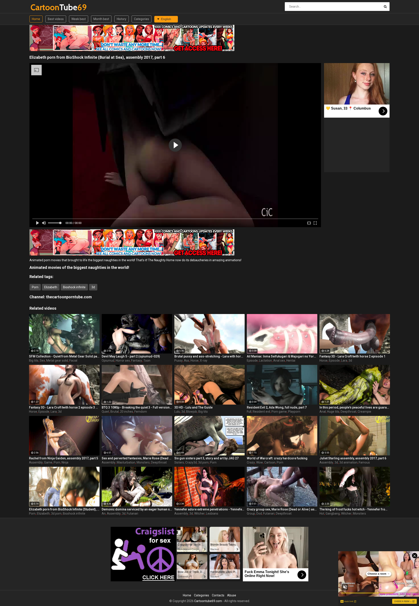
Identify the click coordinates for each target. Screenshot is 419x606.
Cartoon (269, 462)
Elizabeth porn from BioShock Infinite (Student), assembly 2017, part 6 (64, 509)
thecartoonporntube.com (69, 297)
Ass (186, 360)
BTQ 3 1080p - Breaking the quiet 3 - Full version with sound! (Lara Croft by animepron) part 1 (137, 407)
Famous (364, 462)
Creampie (364, 411)
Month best (101, 19)
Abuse (231, 595)
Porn (35, 287)
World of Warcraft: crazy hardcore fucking (277, 458)
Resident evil (261, 411)
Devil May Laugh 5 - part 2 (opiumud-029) (131, 356)
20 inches (126, 411)
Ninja (65, 462)
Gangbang (333, 513)
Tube (42, 7)
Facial (73, 360)
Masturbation (126, 462)
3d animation (348, 462)
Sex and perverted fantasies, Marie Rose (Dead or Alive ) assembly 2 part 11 (137, 458)
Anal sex (279, 360)
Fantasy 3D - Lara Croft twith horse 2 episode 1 (352, 356)
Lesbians (212, 513)
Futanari (132, 513)
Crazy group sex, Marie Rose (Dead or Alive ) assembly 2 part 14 (282, 509)
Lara (344, 360)
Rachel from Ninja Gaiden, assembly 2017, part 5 (63, 458)
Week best (78, 19)
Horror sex (123, 360)
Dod (259, 513)
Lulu (177, 411)
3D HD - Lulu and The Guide (193, 407)
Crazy (251, 462)
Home (36, 19)
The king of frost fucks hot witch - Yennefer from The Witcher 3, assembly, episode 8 (354, 509)
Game (48, 462)
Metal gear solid (57, 360)
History (121, 19)
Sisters (179, 462)
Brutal (114, 411)
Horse (195, 360)
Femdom (140, 411)
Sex (42, 360)
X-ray (203, 360)
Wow (259, 462)
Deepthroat (348, 411)
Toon (146, 360)
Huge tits (333, 411)
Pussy (178, 360)
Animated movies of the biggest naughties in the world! (79, 267)
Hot (321, 513)
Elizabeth (50, 287)
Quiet (105, 411)
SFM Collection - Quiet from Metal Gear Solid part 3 (64, 356)
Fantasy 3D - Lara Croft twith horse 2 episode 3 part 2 (64, 407)
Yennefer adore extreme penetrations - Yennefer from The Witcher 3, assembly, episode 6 (209, 509)
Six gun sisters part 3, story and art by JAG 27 (206, 458)
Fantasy (136, 360)
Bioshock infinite (74, 287)
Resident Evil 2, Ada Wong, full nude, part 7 (277, 407)
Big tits (33, 360)
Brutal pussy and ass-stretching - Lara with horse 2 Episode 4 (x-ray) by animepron (209, 356)
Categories (141, 19)
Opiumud (108, 360)
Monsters (143, 462)
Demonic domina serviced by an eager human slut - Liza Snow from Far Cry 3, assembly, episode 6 (137, 509)
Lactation (265, 360)
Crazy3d (191, 462)
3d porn (203, 462)
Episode (252, 360)
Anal (322, 411)
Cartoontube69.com (208, 601)
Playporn (294, 411)
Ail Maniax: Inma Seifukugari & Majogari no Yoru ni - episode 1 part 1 (282, 356)
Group (251, 513)
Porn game (279, 411)
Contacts (218, 595)
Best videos (56, 19)
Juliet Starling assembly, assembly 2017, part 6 (352, 458)
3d (93, 287)
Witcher (199, 513)
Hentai (290, 360)
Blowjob (191, 411)
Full (249, 411)
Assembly (36, 462)
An (104, 513)
